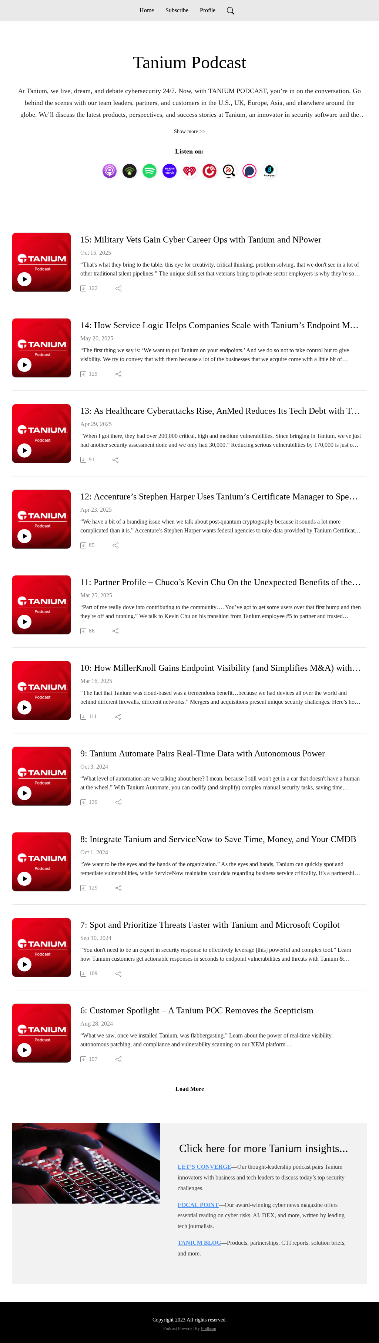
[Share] (119, 288)
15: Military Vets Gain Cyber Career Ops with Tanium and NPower (200, 239)
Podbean (208, 1328)
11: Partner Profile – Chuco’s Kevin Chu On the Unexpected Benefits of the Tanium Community (220, 582)
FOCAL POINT (198, 1205)
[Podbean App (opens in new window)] (130, 171)
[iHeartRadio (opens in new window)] (189, 171)
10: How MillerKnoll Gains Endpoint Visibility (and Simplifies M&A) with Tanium (220, 668)
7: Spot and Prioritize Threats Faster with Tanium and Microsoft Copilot (210, 925)
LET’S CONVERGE (204, 1167)
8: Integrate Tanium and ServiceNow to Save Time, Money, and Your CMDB (218, 839)
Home (147, 10)
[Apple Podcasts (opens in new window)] (110, 171)
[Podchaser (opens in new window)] (249, 171)
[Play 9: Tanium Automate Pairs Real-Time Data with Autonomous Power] (24, 793)
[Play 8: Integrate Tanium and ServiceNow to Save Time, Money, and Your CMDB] (24, 879)
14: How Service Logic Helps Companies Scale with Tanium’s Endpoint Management (220, 325)
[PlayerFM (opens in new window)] (209, 171)
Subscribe (176, 10)
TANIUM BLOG (199, 1243)
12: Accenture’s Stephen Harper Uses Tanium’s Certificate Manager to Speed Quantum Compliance (220, 496)
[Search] (230, 10)
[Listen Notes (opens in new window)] (229, 171)
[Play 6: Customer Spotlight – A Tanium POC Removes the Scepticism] (24, 1050)
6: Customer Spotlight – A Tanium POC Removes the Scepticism (196, 1010)
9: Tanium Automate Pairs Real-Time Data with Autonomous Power (202, 753)
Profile (207, 10)
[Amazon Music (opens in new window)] (169, 171)
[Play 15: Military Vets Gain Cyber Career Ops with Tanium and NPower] (24, 279)
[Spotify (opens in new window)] (149, 171)
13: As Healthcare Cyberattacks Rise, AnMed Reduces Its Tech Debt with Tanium (220, 411)
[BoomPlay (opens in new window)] (269, 171)
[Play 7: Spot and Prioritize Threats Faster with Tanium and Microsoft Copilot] (24, 964)
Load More (189, 1089)
